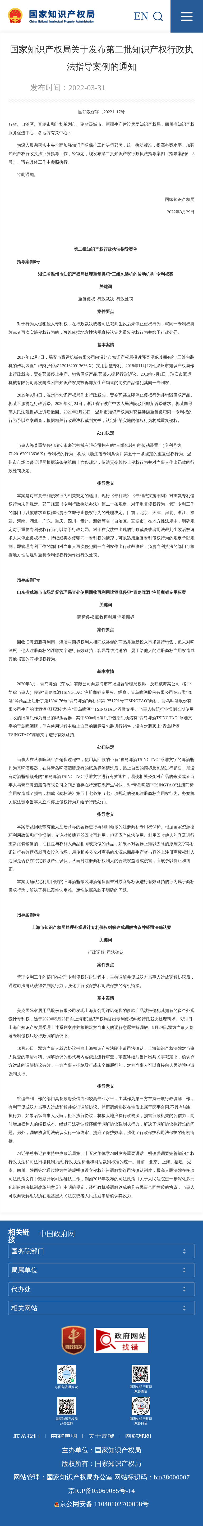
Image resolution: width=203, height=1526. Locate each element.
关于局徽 (101, 1435)
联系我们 (26, 1435)
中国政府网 (57, 1234)
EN (141, 16)
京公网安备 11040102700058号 (104, 1503)
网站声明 (64, 1435)
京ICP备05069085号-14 (101, 1490)
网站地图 (138, 1435)
